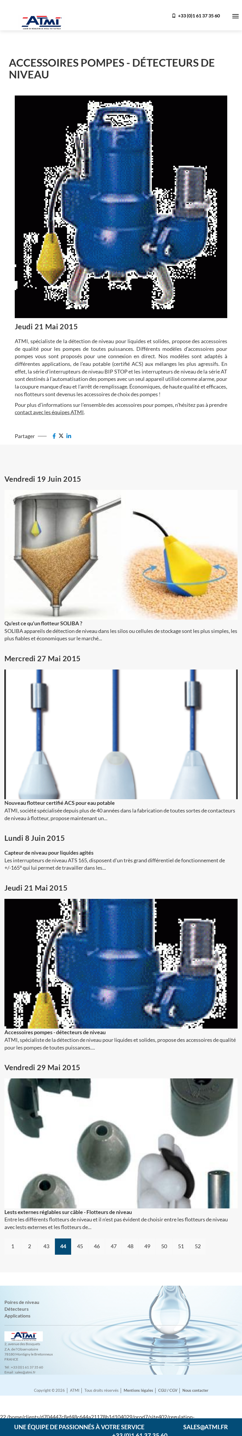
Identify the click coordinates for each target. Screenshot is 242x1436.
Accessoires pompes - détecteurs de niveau (55, 1032)
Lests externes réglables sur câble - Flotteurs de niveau (68, 1212)
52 (198, 1246)
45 (80, 1246)
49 (147, 1246)
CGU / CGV (167, 1390)
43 (46, 1246)
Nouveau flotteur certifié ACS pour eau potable (59, 803)
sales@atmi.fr (205, 1426)
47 (114, 1246)
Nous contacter (195, 1390)
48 (130, 1246)
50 (164, 1246)
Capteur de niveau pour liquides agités (49, 852)
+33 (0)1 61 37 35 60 (198, 15)
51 (181, 1246)
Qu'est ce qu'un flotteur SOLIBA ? (43, 623)
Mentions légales (138, 1390)
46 (97, 1246)
